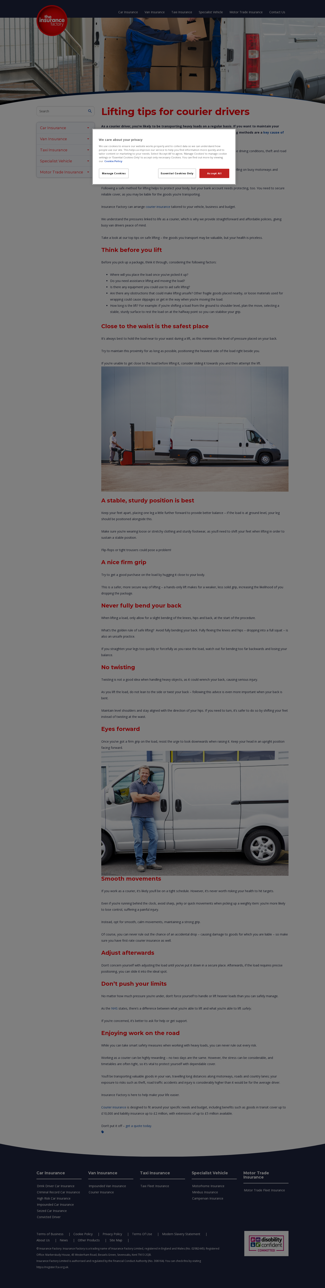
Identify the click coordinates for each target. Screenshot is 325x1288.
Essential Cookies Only (177, 173)
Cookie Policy (113, 161)
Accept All (214, 173)
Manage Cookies (114, 173)
